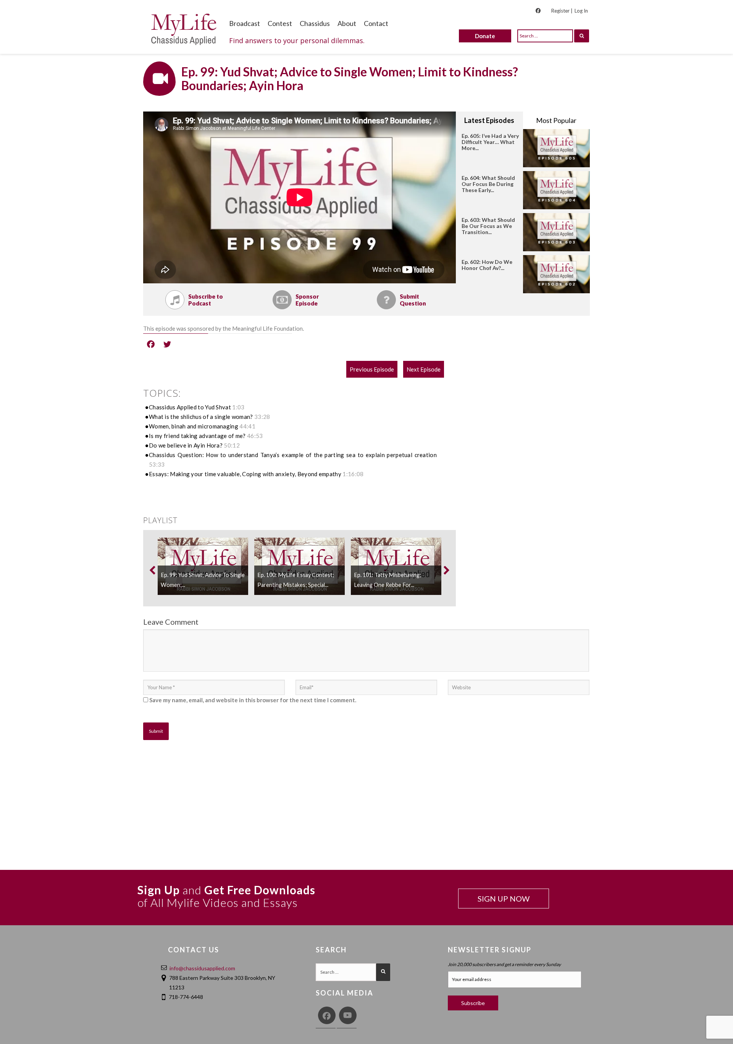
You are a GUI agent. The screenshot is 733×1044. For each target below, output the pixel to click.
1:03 (238, 407)
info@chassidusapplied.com (202, 968)
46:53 (255, 435)
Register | (562, 11)
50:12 (232, 445)
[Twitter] (167, 343)
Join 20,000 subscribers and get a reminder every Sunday (504, 964)
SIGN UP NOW (504, 898)
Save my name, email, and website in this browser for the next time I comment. (252, 700)
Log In (581, 11)
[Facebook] (151, 343)
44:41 (247, 426)
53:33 (157, 464)
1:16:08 (352, 473)
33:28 (262, 416)
